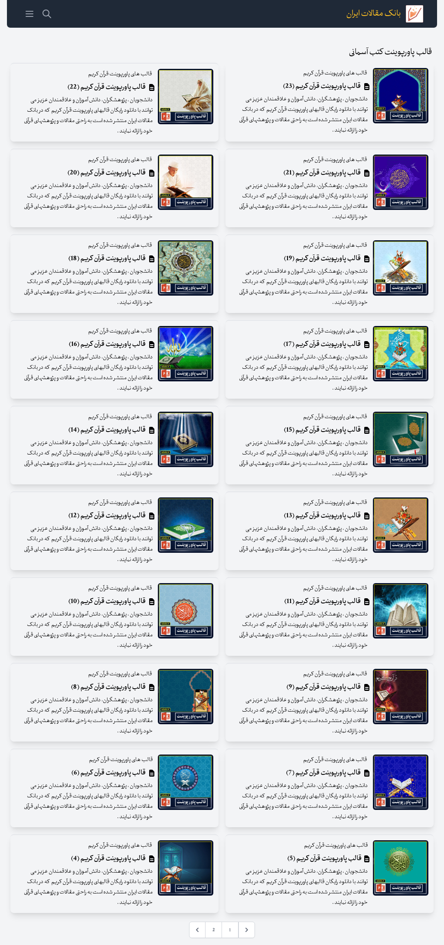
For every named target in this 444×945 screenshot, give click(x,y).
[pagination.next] (197, 930)
